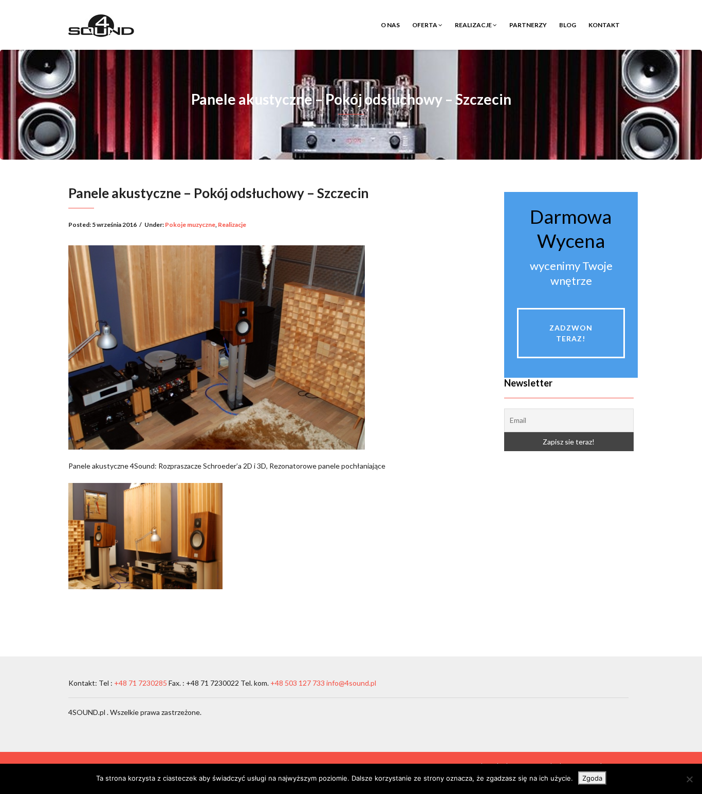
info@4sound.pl (351, 683)
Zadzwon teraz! (571, 333)
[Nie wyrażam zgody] (689, 779)
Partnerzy (528, 25)
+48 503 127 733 (297, 683)
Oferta (425, 25)
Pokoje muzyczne (190, 224)
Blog (567, 25)
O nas (390, 25)
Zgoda (592, 778)
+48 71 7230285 (140, 683)
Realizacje (474, 25)
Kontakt (604, 25)
